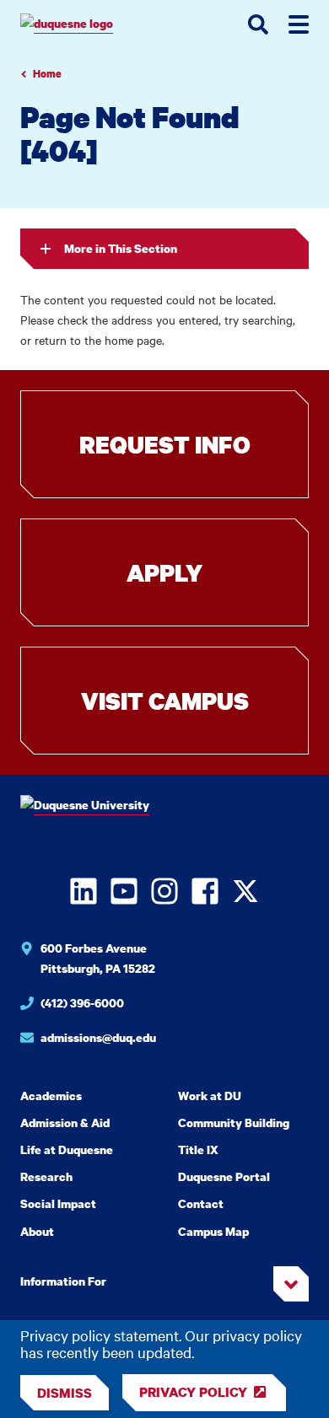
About (37, 1231)
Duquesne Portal (224, 1176)
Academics (51, 1096)
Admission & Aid (65, 1123)
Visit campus (165, 701)
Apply (164, 572)
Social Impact (58, 1203)
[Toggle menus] (299, 24)
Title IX (198, 1149)
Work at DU (209, 1096)
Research (46, 1176)
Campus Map (213, 1231)
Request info (165, 444)
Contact (201, 1203)
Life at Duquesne (66, 1149)
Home (47, 74)
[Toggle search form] (258, 24)
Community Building (233, 1123)
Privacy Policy (193, 1392)
